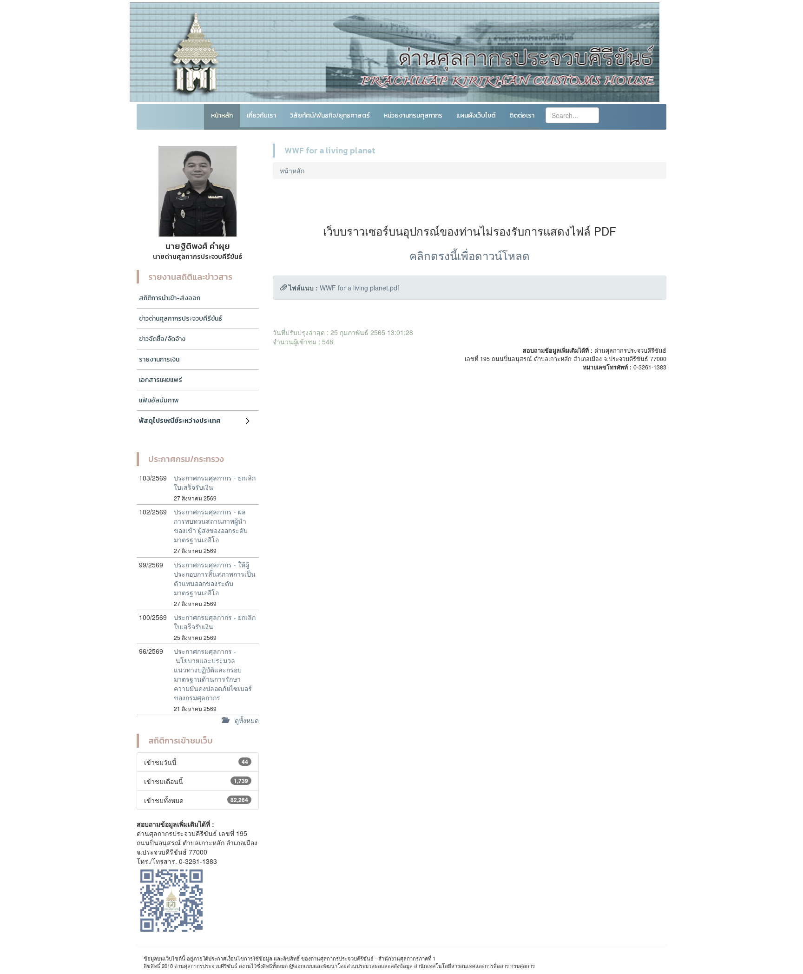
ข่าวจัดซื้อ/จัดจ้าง (162, 339)
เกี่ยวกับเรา (261, 115)
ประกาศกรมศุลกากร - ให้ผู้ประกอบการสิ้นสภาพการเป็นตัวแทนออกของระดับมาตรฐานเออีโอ (215, 578)
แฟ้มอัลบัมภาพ (159, 400)
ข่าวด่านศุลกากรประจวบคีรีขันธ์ (180, 318)
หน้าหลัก (222, 115)
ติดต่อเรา (521, 115)
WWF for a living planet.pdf (359, 287)
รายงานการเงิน (159, 359)
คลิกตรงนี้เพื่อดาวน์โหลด (469, 255)
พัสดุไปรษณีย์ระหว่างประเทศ (180, 421)
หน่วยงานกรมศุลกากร (413, 115)
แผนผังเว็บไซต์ (475, 115)
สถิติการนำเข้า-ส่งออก (169, 298)
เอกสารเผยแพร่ (160, 380)
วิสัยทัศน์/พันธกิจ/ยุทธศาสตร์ (330, 115)
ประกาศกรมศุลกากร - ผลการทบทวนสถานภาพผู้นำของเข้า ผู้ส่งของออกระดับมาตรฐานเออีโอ (211, 525)
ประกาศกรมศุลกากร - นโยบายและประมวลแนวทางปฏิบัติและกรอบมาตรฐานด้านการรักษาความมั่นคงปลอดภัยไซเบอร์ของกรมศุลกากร (213, 674)
